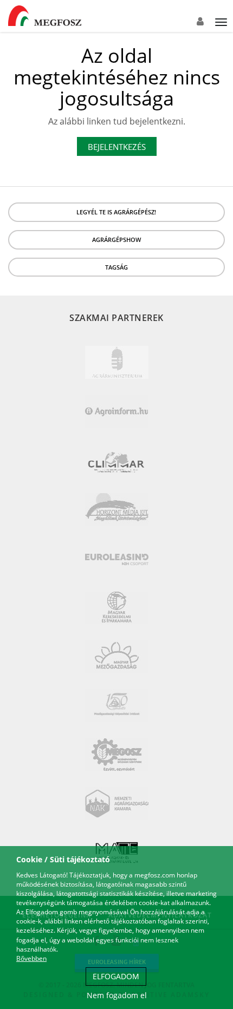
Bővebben (31, 958)
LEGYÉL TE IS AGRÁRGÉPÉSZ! (116, 212)
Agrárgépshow (116, 239)
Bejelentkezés (117, 146)
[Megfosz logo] (44, 15)
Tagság (116, 267)
